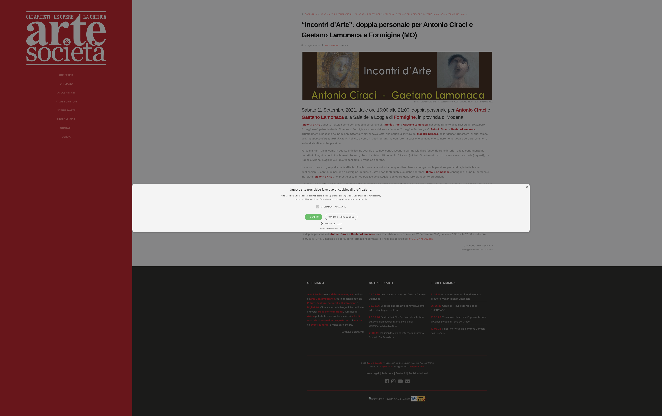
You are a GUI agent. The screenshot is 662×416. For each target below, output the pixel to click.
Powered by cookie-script (331, 228)
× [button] (526, 187)
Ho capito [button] (313, 216)
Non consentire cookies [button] (341, 216)
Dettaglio (362, 199)
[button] (331, 208)
